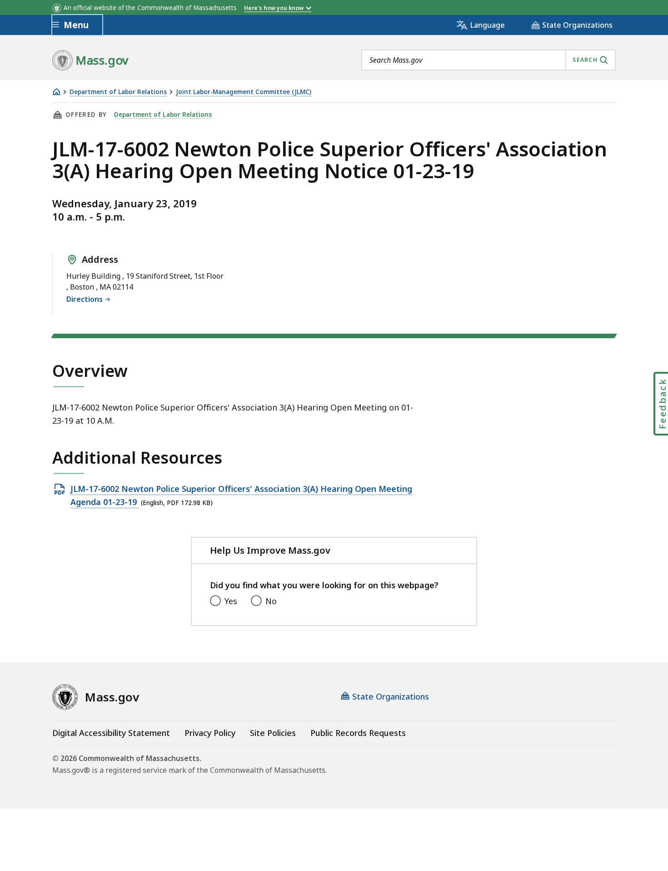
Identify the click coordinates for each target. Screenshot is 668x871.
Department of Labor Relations (118, 92)
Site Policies (273, 732)
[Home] (56, 91)
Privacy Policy (209, 732)
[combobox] (488, 60)
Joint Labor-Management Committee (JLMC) (243, 92)
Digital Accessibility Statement (111, 732)
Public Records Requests (358, 732)
